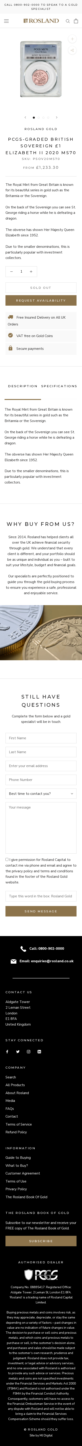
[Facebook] (7, 1051)
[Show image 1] (34, 118)
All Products (15, 1085)
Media (10, 1100)
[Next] (56, 117)
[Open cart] (76, 21)
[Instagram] (28, 1051)
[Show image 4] (48, 118)
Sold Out (41, 287)
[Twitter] (18, 1051)
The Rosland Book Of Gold (26, 1197)
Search (10, 1077)
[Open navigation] (6, 21)
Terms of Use (15, 1181)
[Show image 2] (39, 118)
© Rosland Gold (41, 1429)
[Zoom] (72, 39)
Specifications (59, 386)
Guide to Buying (18, 1157)
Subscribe (41, 1241)
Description (23, 386)
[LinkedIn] (39, 1051)
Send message (41, 911)
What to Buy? (16, 1165)
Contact (11, 1116)
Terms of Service (18, 1124)
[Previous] (25, 117)
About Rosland (17, 1093)
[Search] (68, 21)
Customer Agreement (22, 1173)
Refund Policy (16, 1132)
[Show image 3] (43, 118)
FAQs (9, 1108)
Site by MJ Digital (41, 1435)
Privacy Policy (16, 1189)
